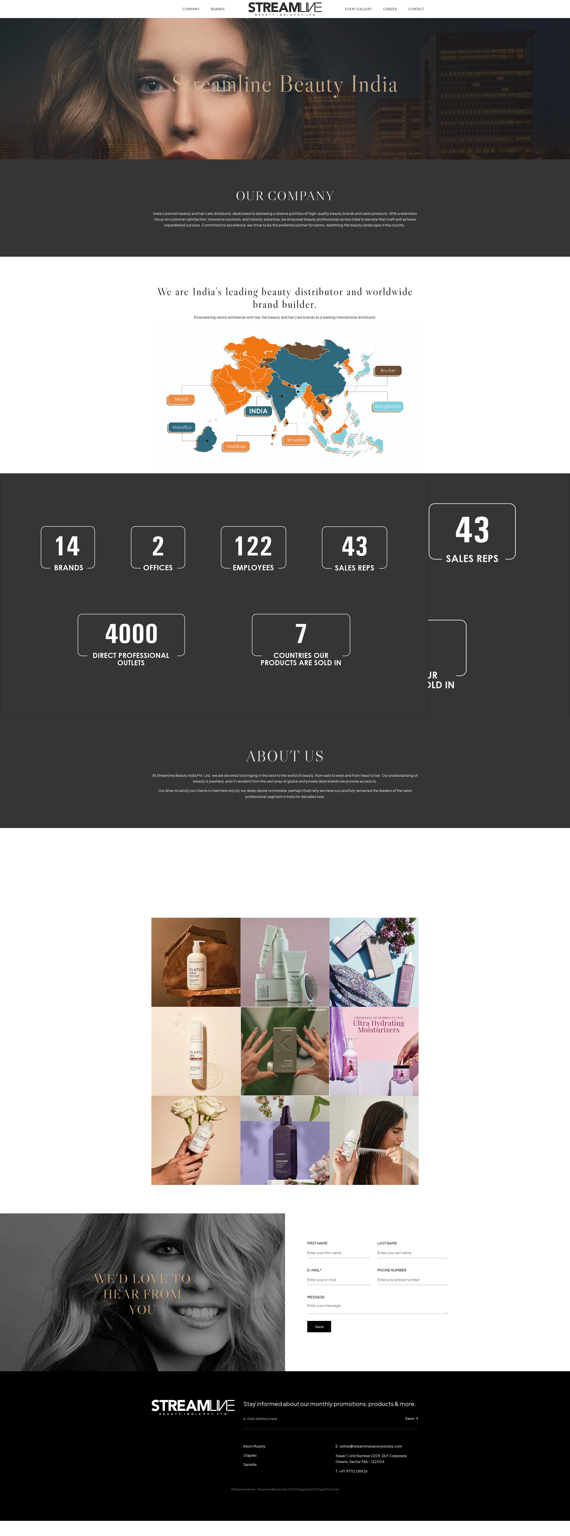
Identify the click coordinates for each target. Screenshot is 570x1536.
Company (191, 9)
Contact (416, 9)
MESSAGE (316, 1297)
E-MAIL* (314, 1270)
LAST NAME (387, 1243)
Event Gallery (358, 9)
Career (390, 9)
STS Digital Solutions (326, 1489)
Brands (218, 9)
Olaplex (250, 1455)
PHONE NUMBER (391, 1270)
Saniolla (249, 1464)
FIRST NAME (317, 1243)
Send (409, 1418)
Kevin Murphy (254, 1446)
